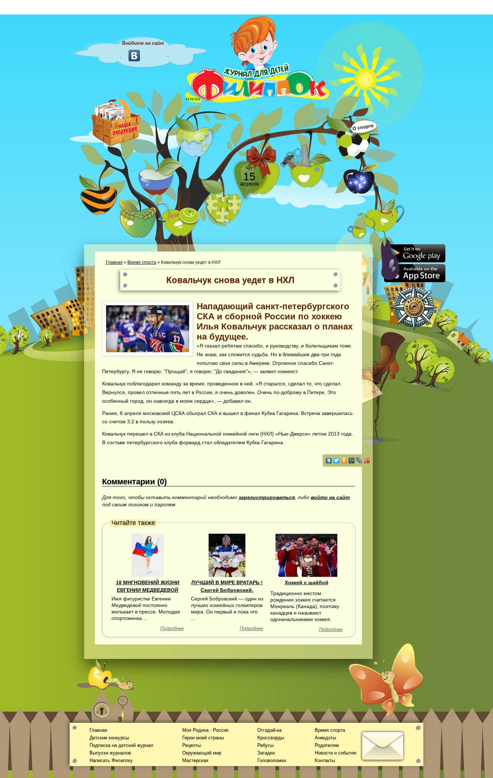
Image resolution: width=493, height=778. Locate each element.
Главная (114, 262)
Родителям (327, 745)
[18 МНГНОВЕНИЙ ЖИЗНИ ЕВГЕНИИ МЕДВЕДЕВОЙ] (147, 555)
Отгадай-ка (269, 730)
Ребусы (265, 745)
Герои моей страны (203, 737)
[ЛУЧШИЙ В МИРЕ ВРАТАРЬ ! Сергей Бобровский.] (227, 555)
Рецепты (191, 745)
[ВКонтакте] (329, 460)
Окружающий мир (201, 753)
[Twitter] (336, 460)
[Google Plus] (367, 460)
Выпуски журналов (110, 753)
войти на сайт (330, 497)
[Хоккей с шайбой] (306, 555)
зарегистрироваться (267, 497)
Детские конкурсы (109, 737)
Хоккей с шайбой (306, 582)
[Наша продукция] (116, 121)
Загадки (266, 753)
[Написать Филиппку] (373, 388)
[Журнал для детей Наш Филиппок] (257, 59)
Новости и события (335, 753)
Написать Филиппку (111, 760)
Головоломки (271, 760)
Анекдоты (325, 737)
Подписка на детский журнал (121, 745)
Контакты (325, 760)
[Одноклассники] (344, 460)
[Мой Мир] (351, 460)
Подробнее (172, 628)
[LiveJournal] (359, 460)
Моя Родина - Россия (205, 730)
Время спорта (141, 262)
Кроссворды (270, 737)
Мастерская (195, 760)
